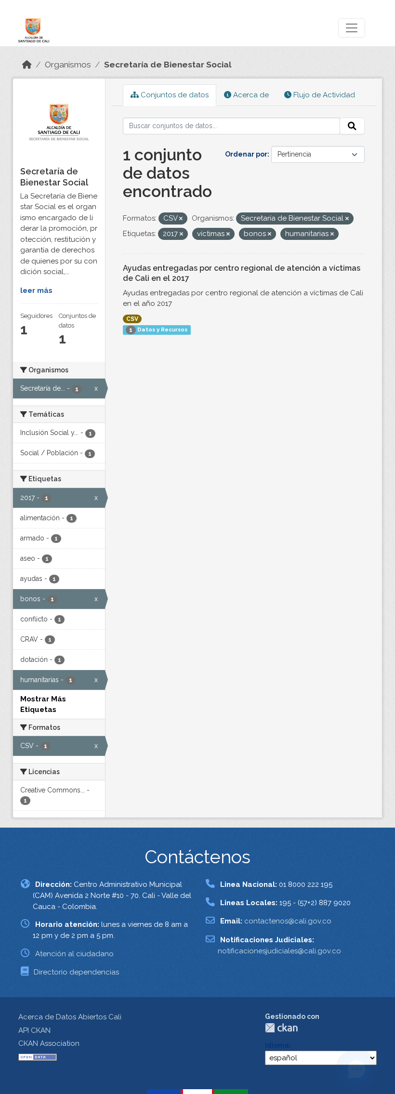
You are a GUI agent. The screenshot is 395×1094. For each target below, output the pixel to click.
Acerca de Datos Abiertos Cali (69, 1017)
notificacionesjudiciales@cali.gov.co (279, 951)
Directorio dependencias (76, 972)
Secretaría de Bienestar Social (168, 64)
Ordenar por (246, 154)
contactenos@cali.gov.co (287, 921)
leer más (36, 290)
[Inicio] (27, 64)
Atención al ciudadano (74, 953)
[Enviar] (352, 126)
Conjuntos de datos (174, 95)
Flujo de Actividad (323, 95)
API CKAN (34, 1030)
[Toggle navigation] (351, 28)
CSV (132, 319)
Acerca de (250, 95)
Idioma (277, 1045)
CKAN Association (48, 1043)
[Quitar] (181, 219)
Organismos (68, 64)
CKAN (281, 1028)
